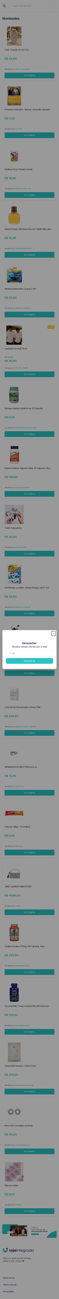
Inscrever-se (29, 661)
